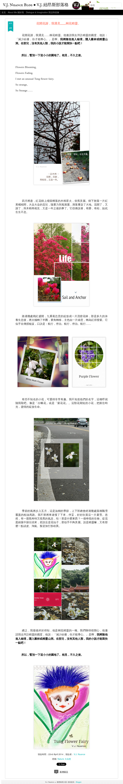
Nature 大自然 (64, 758)
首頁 (4, 12)
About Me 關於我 (16, 12)
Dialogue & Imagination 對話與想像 (42, 12)
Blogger (78, 782)
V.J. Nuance (79, 754)
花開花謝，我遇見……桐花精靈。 (58, 23)
